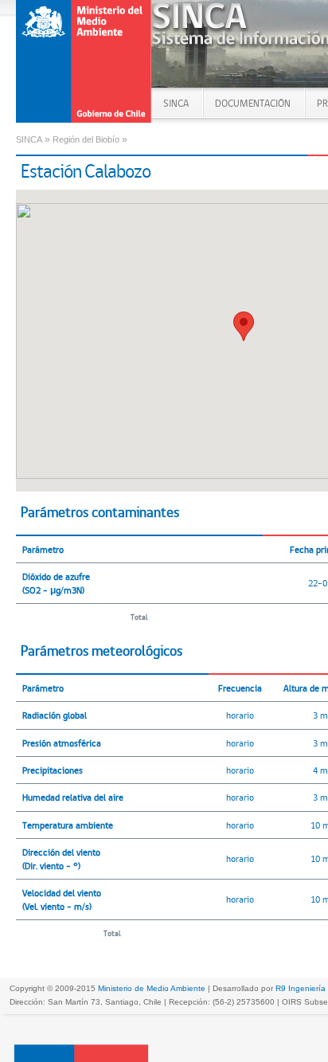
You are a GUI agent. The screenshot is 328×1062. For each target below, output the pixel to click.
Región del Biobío (86, 139)
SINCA (176, 103)
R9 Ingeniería (300, 988)
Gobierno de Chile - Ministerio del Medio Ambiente (84, 61)
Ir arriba (81, 1053)
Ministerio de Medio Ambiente (151, 988)
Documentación (253, 103)
